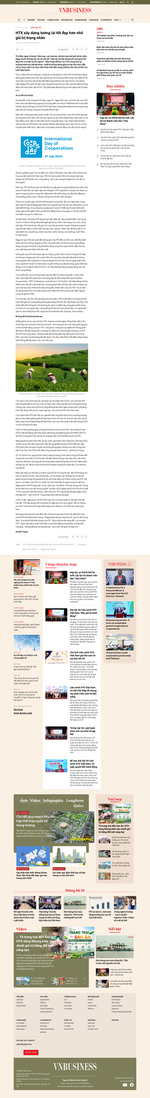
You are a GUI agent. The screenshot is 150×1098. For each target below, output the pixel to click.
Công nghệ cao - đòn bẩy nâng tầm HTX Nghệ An (120, 876)
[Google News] (63, 49)
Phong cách (93, 1029)
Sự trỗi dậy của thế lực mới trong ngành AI (25, 656)
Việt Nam (19, 1000)
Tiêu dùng (116, 1003)
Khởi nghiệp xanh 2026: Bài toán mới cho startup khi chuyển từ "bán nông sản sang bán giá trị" (27, 696)
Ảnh (24, 801)
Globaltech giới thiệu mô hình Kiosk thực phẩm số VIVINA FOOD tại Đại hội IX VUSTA (115, 60)
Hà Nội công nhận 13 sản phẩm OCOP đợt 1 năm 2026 (121, 854)
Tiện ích (91, 1009)
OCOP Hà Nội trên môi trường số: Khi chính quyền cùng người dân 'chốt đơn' (121, 841)
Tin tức (90, 1000)
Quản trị (115, 1009)
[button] (84, 979)
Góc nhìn (68, 1009)
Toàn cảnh (92, 1006)
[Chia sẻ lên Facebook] (73, 49)
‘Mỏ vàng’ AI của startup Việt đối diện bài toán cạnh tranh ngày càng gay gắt (26, 681)
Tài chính (41, 20)
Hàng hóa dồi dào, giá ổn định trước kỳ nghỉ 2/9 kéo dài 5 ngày (27, 627)
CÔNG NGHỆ (21, 1020)
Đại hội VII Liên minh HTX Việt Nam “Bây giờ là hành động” (83, 612)
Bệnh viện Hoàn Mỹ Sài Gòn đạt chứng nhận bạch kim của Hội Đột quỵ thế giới (115, 48)
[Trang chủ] (24, 20)
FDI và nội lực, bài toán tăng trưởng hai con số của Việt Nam (100, 914)
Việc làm (91, 1026)
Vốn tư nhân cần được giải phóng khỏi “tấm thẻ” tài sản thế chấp (26, 599)
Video (35, 801)
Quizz (79, 806)
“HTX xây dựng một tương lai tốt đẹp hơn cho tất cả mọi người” (48, 544)
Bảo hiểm (44, 1006)
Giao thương (117, 1006)
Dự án (90, 1003)
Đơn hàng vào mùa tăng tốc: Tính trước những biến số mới (73, 914)
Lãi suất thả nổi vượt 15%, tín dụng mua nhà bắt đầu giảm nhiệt (121, 983)
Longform (75, 801)
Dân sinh (91, 1023)
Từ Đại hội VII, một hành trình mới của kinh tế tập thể (82, 731)
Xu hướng (20, 1023)
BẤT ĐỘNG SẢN (93, 997)
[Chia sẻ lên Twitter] (77, 49)
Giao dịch (68, 1006)
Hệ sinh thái (68, 1029)
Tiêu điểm (31, 20)
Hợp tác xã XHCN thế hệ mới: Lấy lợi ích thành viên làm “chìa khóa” (117, 120)
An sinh (43, 1032)
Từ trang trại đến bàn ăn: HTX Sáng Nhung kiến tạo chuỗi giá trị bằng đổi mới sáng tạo (114, 828)
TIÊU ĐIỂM (20, 997)
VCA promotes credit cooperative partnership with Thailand (118, 655)
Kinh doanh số (46, 1012)
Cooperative (106, 20)
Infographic (53, 801)
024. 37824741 (29, 1040)
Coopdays (81, 544)
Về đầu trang (31, 1052)
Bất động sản (66, 20)
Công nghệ (93, 20)
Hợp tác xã (35, 27)
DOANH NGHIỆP (117, 997)
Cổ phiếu (67, 1003)
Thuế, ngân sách (47, 1009)
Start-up (17, 652)
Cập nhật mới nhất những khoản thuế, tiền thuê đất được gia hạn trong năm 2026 (31, 875)
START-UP (68, 1020)
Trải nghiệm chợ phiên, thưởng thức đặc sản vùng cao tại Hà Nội (115, 36)
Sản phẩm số (21, 1026)
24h (65, 1000)
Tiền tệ (42, 1003)
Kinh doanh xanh (23, 713)
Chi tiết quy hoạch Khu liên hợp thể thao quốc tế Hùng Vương (36, 821)
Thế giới (19, 1003)
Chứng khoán (53, 20)
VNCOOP (115, 1020)
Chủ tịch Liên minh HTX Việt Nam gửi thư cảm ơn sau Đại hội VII (117, 138)
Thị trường (116, 1000)
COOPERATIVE (45, 1020)
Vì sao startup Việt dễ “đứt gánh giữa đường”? (25, 667)
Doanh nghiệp (81, 20)
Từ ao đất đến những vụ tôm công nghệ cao (121, 864)
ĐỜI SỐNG (91, 1020)
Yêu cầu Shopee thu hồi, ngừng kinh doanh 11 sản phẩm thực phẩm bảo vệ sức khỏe (26, 584)
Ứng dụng (20, 1029)
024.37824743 (128, 1081)
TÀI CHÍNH (44, 997)
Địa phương (21, 1006)
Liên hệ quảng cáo (24, 1044)
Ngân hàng (44, 1000)
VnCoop (115, 799)
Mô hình (18, 710)
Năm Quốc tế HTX (29, 549)
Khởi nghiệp (69, 1023)
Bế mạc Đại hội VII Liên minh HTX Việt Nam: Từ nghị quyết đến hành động (116, 165)
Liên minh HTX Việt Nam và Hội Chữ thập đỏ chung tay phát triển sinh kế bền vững (117, 148)
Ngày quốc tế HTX (48, 549)
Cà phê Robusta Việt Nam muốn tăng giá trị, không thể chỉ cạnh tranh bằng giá (26, 613)
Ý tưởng (67, 1026)
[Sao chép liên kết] (86, 49)
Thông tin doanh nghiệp (122, 1012)
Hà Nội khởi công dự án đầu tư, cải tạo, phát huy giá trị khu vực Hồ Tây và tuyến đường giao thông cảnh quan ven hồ (115, 72)
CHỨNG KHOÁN (70, 997)
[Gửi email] (82, 49)
